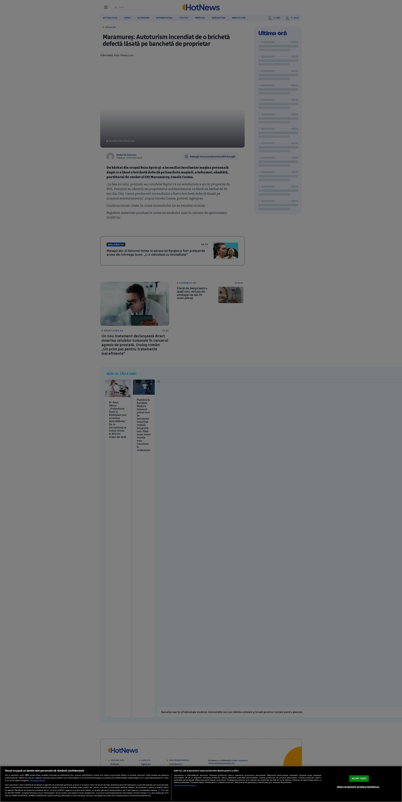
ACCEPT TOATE (359, 778)
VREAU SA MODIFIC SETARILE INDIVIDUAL (358, 787)
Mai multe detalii (37, 780)
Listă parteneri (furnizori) (185, 785)
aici (158, 790)
